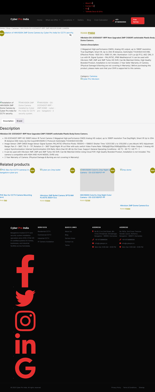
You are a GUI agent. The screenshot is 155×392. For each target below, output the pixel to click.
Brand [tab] (19, 121)
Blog (89, 20)
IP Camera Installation (46, 242)
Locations (68, 20)
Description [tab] (8, 121)
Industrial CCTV (43, 238)
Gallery (81, 20)
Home (39, 20)
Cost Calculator (101, 20)
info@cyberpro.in (101, 243)
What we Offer (52, 20)
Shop (8, 28)
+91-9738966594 (120, 21)
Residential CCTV (44, 231)
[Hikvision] (90, 79)
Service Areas (70, 238)
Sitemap (141, 387)
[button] (53, 20)
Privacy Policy (116, 387)
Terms (67, 245)
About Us (68, 231)
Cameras (15, 28)
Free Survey (136, 21)
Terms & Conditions (130, 387)
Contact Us (69, 242)
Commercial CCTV (44, 235)
